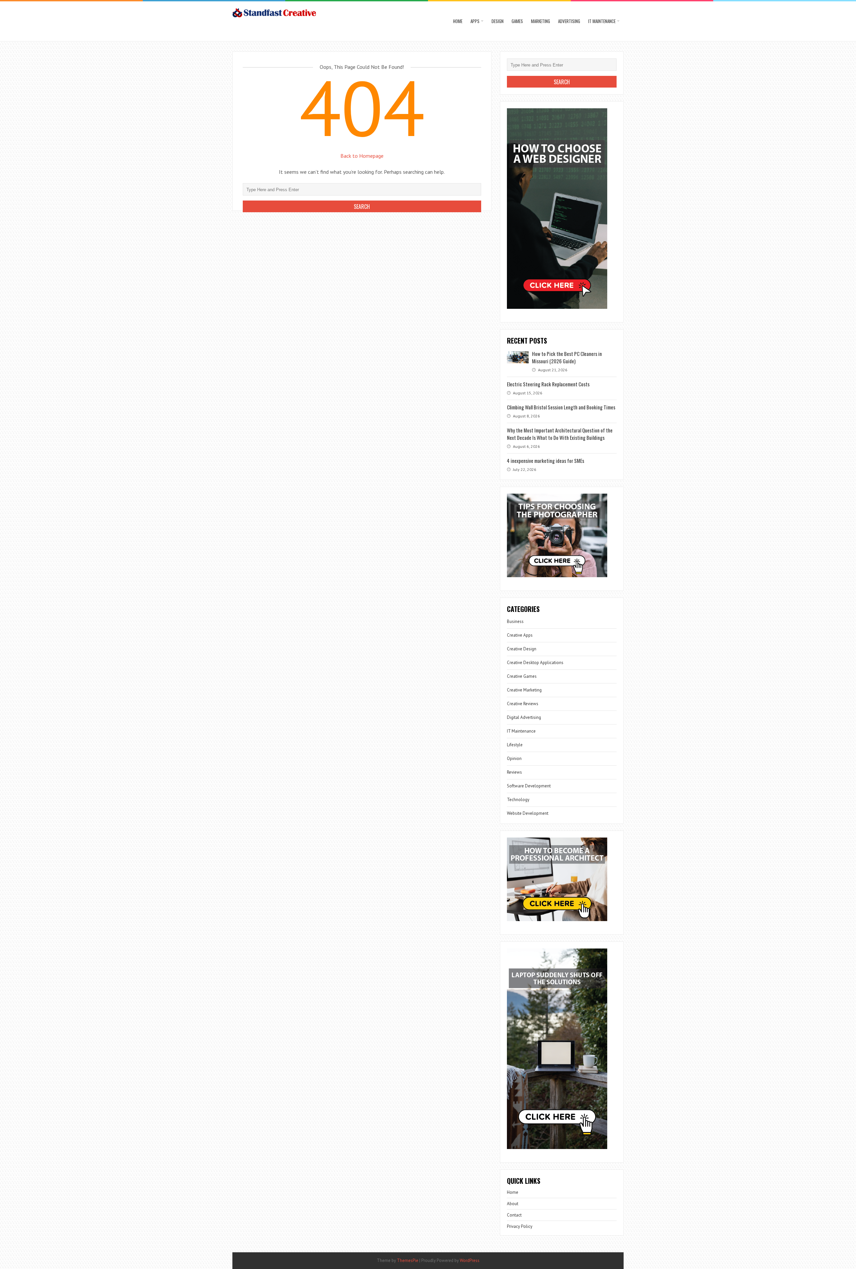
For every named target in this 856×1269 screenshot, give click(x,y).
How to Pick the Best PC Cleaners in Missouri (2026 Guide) (567, 357)
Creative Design (521, 649)
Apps (474, 21)
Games (517, 21)
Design (498, 21)
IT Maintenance (602, 21)
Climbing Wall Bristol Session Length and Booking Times (561, 407)
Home (457, 21)
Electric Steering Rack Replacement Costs (548, 384)
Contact (514, 1215)
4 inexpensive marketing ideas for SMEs (545, 460)
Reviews (514, 772)
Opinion (514, 758)
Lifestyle (515, 745)
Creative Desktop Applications (535, 662)
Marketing (540, 21)
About (512, 1204)
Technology (518, 799)
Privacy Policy (519, 1226)
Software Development (529, 786)
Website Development (527, 813)
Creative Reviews (522, 704)
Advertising (569, 21)
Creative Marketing (524, 690)
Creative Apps (520, 635)
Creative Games (522, 676)
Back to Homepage (362, 155)
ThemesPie (407, 1260)
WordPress (469, 1260)
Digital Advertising (524, 717)
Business (515, 621)
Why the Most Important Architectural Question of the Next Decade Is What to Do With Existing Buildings (560, 433)
